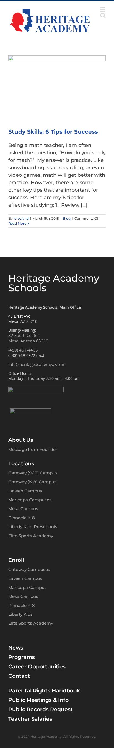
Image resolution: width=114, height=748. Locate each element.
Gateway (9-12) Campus (33, 473)
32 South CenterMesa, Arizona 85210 (28, 338)
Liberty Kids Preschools (32, 526)
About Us (20, 440)
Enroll (16, 560)
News (15, 648)
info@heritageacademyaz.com (37, 364)
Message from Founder (32, 449)
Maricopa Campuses (29, 499)
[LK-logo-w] (30, 411)
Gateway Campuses (29, 569)
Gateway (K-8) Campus (32, 481)
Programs (21, 657)
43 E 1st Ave (19, 316)
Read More (17, 223)
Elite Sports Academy (30, 535)
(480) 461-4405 (23, 350)
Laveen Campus (25, 491)
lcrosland (21, 218)
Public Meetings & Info (38, 700)
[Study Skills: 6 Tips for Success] (57, 87)
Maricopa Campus (27, 587)
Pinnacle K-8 (21, 517)
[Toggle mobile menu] (103, 9)
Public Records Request (40, 709)
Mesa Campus (23, 508)
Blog (67, 218)
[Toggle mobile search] (103, 15)
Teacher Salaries (30, 719)
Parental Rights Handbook (44, 690)
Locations (21, 463)
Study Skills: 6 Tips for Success (53, 131)
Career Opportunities (37, 666)
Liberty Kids (20, 614)
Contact (19, 676)
